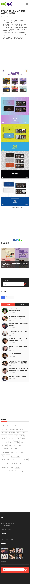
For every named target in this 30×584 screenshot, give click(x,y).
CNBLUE (17, 467)
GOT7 (12, 456)
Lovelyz (14, 438)
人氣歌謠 (22, 435)
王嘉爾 (16, 435)
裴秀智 (11, 449)
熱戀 (22, 452)
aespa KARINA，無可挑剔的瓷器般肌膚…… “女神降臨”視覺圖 (18, 317)
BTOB (26, 460)
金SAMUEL (25, 432)
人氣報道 (22, 304)
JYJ (3, 442)
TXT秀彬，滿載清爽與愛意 (15, 354)
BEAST (17, 471)
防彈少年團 (6, 460)
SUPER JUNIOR (7, 471)
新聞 (7, 539)
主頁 (3, 539)
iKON (17, 452)
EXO (3, 426)
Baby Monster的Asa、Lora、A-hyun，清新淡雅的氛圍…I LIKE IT (18, 309)
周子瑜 (3, 438)
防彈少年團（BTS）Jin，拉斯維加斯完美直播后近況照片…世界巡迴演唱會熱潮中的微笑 (18, 363)
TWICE (16, 426)
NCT (21, 426)
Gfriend (14, 445)
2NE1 (21, 463)
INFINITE (5, 463)
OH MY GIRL (23, 449)
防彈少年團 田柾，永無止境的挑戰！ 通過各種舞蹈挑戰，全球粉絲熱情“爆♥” (18, 369)
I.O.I (26, 429)
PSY (8, 456)
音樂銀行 (19, 432)
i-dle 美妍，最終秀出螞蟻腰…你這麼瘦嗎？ (18, 347)
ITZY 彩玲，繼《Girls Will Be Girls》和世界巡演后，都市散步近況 (18, 339)
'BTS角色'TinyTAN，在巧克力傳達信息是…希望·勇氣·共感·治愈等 (15, 263)
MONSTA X (4, 445)
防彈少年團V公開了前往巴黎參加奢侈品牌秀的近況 (18, 324)
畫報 (22, 442)
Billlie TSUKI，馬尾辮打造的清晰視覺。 (18, 376)
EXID (11, 467)
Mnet (11, 442)
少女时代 (5, 449)
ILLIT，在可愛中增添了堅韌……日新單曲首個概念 (18, 332)
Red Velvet (14, 460)
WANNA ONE (14, 429)
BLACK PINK (12, 432)
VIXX (16, 449)
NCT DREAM (5, 429)
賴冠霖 (21, 429)
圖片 (10, 445)
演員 (20, 445)
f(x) (3, 456)
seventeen (4, 435)
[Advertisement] (15, 54)
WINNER (5, 467)
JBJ (19, 438)
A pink (23, 471)
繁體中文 (4, 529)
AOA (12, 452)
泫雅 (7, 442)
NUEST (8, 438)
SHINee (17, 456)
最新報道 (8, 304)
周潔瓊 (23, 438)
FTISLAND (13, 463)
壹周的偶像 (4, 432)
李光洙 (9, 426)
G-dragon (5, 452)
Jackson (10, 435)
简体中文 (10, 529)
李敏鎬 (20, 460)
